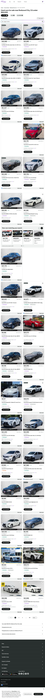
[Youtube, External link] (24, 674)
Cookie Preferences (4, 687)
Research (19, 1)
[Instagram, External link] (26, 674)
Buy (10, 1)
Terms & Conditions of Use (5, 679)
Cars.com (7, 693)
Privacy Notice (3, 681)
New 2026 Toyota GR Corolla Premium (6, 241)
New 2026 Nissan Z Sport (37, 241)
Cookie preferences (28, 694)
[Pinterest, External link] (28, 674)
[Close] (43, 689)
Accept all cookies (38, 694)
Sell (14, 1)
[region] (22, 693)
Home (2, 7)
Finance (25, 1)
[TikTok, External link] (19, 674)
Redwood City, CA (13, 7)
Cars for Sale (6, 7)
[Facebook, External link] (21, 674)
